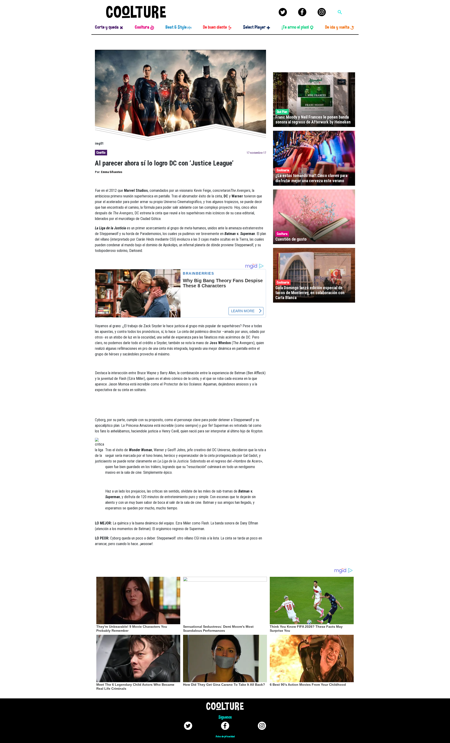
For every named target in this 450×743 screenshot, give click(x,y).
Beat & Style (176, 27)
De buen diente (215, 27)
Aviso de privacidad (225, 736)
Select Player (254, 27)
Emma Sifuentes (111, 172)
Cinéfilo (100, 152)
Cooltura (142, 27)
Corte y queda (107, 27)
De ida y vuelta (337, 27)
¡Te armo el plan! (295, 27)
